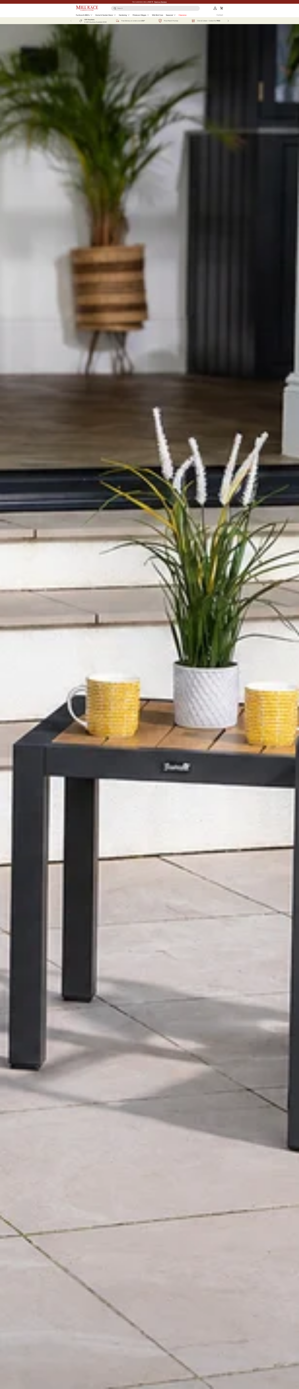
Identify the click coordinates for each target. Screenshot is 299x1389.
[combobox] (155, 8)
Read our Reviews (160, 2)
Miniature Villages (139, 15)
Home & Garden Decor (104, 15)
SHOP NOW (107, 70)
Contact (220, 15)
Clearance (182, 15)
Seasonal (169, 15)
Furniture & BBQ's (83, 15)
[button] (221, 8)
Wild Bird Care (157, 15)
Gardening (123, 15)
